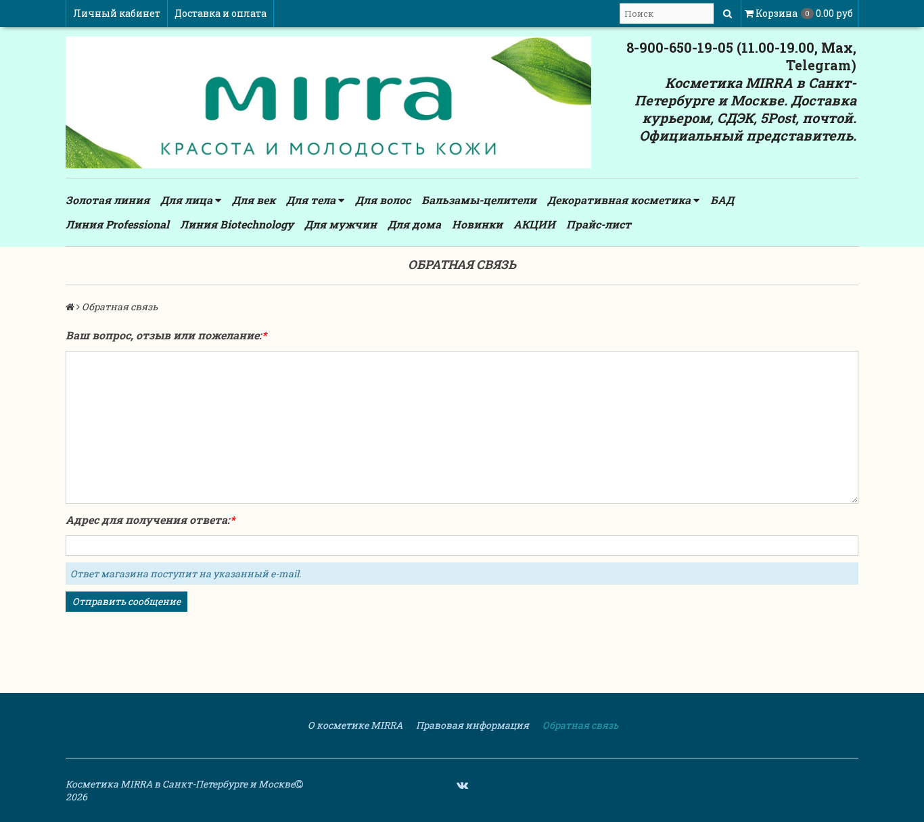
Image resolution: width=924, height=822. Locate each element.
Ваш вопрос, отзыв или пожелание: (164, 335)
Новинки (477, 224)
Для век (253, 200)
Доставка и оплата (221, 13)
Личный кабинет (116, 13)
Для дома (414, 224)
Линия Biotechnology (237, 224)
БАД (722, 200)
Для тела (312, 200)
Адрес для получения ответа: (148, 519)
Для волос (383, 200)
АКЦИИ (534, 224)
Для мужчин (340, 224)
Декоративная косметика (620, 200)
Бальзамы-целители (478, 200)
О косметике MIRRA (354, 725)
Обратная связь (579, 725)
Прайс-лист (598, 224)
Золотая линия (107, 200)
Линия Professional (117, 224)
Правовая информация (471, 725)
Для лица (187, 200)
